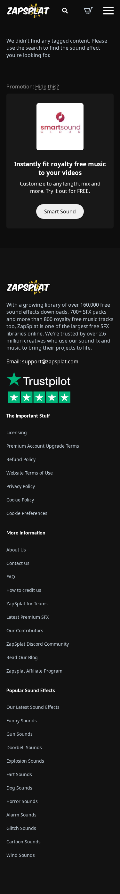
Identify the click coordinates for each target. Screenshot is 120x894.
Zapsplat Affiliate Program (34, 671)
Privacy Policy (20, 486)
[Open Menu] (108, 10)
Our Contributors (24, 630)
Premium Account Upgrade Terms (42, 446)
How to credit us (23, 590)
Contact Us (17, 563)
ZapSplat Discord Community (37, 644)
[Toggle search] (65, 10)
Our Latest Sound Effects (33, 707)
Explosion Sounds (25, 761)
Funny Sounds (21, 720)
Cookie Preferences (26, 513)
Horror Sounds (22, 801)
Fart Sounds (19, 774)
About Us (16, 550)
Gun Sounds (19, 734)
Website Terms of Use (29, 473)
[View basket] (88, 10)
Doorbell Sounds (24, 747)
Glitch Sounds (21, 828)
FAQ (10, 577)
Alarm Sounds (21, 815)
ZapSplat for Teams (27, 603)
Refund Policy (21, 459)
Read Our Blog (22, 657)
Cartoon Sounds (23, 842)
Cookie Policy (20, 500)
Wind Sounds (20, 855)
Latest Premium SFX (27, 617)
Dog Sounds (19, 788)
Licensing (16, 432)
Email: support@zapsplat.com (42, 361)
